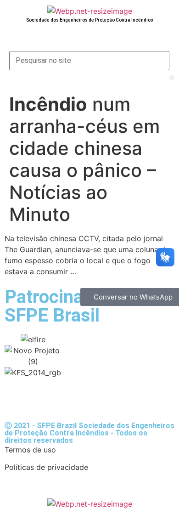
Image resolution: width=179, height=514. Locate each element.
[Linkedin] (91, 398)
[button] (171, 77)
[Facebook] (16, 398)
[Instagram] (66, 398)
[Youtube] (41, 398)
